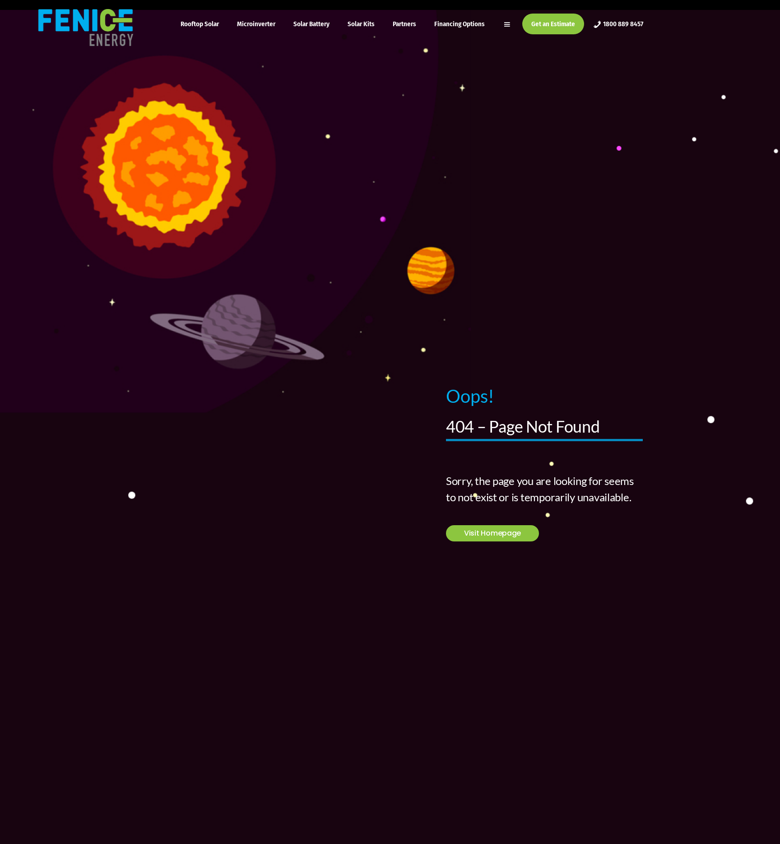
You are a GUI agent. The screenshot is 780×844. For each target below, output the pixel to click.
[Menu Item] (508, 24)
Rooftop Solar (200, 24)
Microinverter (256, 24)
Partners (404, 24)
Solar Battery (311, 24)
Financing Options (459, 24)
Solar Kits (361, 24)
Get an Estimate (553, 24)
